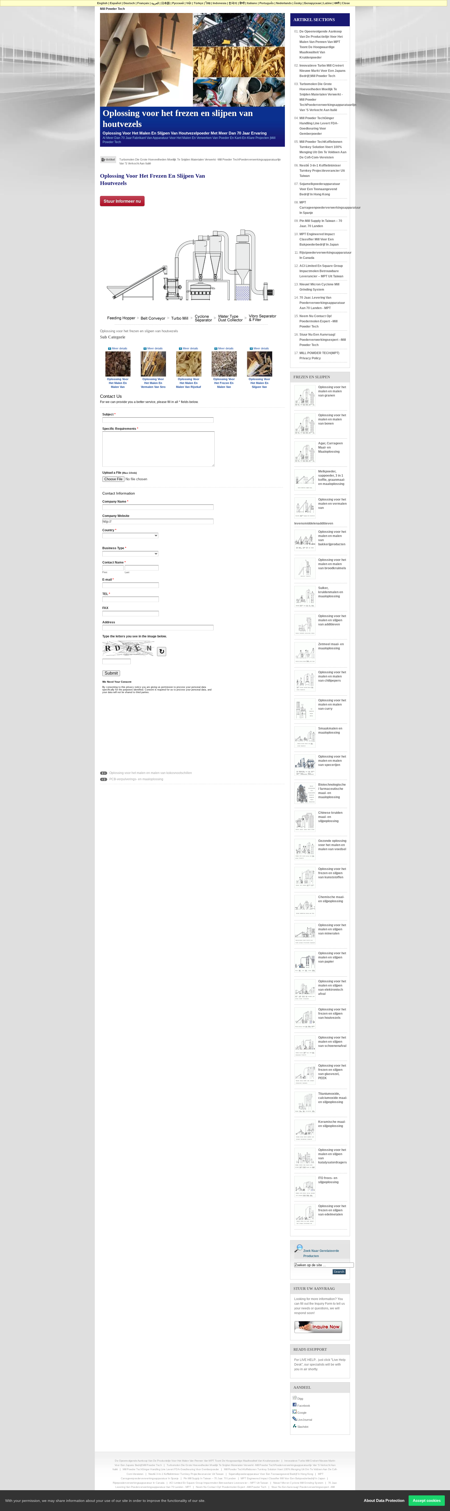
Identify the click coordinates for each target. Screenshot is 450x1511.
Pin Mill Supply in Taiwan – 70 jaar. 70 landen (320, 223)
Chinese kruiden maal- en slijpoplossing (330, 817)
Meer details (119, 348)
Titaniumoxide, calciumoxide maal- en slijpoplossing (332, 1098)
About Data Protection (384, 1500)
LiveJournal (304, 1419)
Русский (178, 3)
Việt (188, 3)
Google (302, 1412)
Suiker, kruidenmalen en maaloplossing (330, 592)
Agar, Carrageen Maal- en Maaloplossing (330, 447)
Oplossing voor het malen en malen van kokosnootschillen (150, 773)
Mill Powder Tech (112, 9)
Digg (300, 1398)
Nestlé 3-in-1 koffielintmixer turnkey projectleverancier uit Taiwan (322, 171)
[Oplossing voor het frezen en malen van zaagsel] (224, 364)
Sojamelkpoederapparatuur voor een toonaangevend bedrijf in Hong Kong (319, 189)
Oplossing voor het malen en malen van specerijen (332, 761)
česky (298, 3)
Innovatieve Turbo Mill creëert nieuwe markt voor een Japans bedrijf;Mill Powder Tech (322, 71)
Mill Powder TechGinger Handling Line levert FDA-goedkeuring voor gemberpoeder (172, 159)
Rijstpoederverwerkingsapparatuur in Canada (323, 255)
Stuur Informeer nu (122, 201)
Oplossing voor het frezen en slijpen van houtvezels (332, 1014)
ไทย (207, 3)
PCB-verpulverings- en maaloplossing (136, 779)
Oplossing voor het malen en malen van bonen (332, 419)
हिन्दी (242, 3)
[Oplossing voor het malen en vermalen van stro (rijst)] (153, 364)
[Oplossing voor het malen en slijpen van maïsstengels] (259, 364)
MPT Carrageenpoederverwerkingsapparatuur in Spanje (323, 208)
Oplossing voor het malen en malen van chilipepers (332, 676)
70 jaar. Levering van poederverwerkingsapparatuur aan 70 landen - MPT (322, 303)
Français (143, 3)
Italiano (252, 3)
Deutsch (129, 3)
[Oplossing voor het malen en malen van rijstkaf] (189, 364)
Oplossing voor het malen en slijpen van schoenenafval (332, 1042)
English (102, 3)
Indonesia (219, 3)
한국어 (233, 3)
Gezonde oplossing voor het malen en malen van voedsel (332, 845)
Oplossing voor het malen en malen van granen (332, 391)
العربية (155, 3)
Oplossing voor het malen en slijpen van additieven (332, 620)
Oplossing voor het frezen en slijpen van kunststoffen (332, 873)
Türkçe (198, 3)
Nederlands (284, 3)
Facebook (303, 1405)
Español (115, 3)
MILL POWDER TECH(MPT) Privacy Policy (319, 355)
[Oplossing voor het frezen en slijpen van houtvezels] (191, 269)
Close (346, 3)
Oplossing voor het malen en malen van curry (332, 704)
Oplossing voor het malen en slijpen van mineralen (332, 929)
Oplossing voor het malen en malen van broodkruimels (332, 564)
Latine (327, 3)
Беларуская (312, 3)
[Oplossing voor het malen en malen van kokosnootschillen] (118, 364)
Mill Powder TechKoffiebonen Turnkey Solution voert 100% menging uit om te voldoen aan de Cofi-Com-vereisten (322, 149)
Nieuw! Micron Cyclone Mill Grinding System (319, 287)
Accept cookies (427, 1500)
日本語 (165, 3)
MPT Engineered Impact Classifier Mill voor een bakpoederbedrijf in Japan (319, 239)
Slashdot (302, 1426)
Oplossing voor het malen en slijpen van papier (332, 957)
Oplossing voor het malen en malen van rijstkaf (188, 382)
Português (266, 3)
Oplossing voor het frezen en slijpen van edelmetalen (332, 1210)
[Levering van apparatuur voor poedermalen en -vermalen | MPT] (316, 1327)
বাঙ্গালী (337, 3)
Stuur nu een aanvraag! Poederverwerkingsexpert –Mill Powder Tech (322, 340)
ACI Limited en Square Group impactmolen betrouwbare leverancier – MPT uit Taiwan (321, 271)
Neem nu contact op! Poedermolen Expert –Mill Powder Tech (318, 321)
